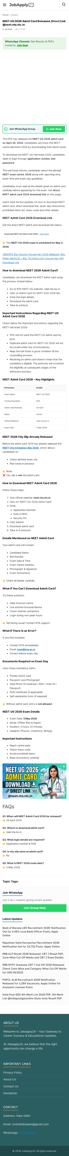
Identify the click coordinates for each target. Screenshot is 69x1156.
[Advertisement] (34, 89)
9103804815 (28, 1132)
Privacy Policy (12, 1072)
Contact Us (10, 1086)
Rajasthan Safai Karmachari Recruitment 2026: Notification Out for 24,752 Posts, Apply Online (31, 944)
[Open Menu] (5, 5)
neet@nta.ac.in (26, 649)
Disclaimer (10, 1093)
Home (5, 15)
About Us (9, 1079)
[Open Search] (63, 4)
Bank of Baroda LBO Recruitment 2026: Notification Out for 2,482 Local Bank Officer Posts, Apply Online (34, 931)
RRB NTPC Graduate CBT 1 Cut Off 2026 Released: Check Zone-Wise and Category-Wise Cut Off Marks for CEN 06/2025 (34, 968)
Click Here (44, 234)
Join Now (22, 45)
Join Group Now (34, 908)
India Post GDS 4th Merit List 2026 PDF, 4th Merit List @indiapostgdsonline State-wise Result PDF (33, 996)
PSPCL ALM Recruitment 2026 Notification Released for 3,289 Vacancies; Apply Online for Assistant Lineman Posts (31, 983)
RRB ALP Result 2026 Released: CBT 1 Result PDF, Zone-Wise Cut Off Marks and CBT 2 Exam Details (33, 955)
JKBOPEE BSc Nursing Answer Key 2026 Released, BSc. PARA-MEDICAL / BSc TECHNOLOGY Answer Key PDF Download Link (34, 258)
